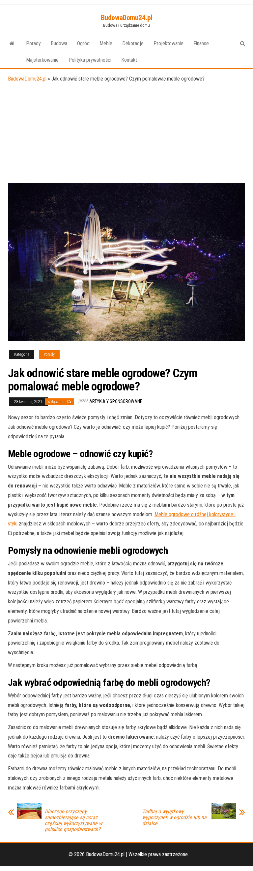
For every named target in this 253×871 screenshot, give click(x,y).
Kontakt (129, 60)
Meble (105, 43)
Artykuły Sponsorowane (115, 401)
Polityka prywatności (90, 60)
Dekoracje (133, 43)
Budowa (59, 43)
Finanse (201, 43)
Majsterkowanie (42, 60)
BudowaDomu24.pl (126, 18)
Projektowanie (168, 43)
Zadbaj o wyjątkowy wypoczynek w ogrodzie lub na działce (174, 817)
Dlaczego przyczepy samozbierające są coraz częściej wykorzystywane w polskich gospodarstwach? (73, 820)
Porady (33, 43)
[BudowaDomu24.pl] (12, 43)
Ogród (83, 43)
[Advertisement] (126, 133)
